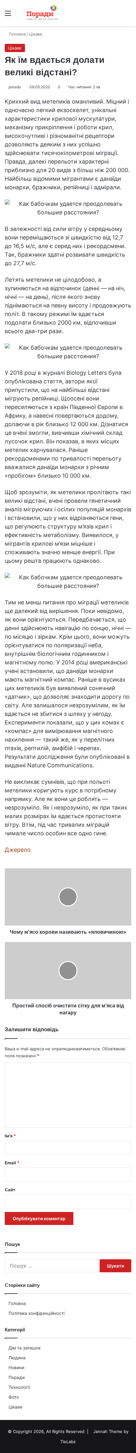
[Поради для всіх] (41, 13)
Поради (17, 1377)
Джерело (18, 849)
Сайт (10, 1189)
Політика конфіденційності (37, 1313)
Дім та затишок (24, 1347)
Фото (14, 1397)
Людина (17, 1357)
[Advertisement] (68, 97)
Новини (16, 1367)
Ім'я (10, 1135)
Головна (17, 1303)
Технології (19, 1387)
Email (12, 1162)
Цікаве (15, 1406)
